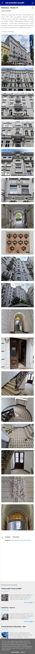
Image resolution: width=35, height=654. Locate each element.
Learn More (15, 652)
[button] (33, 8)
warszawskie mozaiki (14, 3)
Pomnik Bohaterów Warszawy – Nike (13, 626)
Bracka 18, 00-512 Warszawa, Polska (21, 540)
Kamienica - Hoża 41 (8, 607)
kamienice (8, 537)
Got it (23, 652)
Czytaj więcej (29, 602)
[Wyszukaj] (33, 3)
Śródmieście (16, 537)
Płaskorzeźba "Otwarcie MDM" (11, 588)
